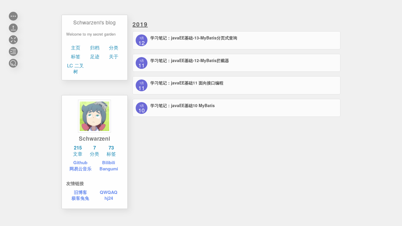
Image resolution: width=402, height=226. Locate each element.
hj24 (108, 198)
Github (80, 162)
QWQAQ (109, 192)
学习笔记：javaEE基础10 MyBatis (182, 105)
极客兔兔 (80, 198)
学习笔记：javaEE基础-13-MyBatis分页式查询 (193, 38)
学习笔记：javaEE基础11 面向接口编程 (186, 83)
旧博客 (80, 192)
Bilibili (108, 162)
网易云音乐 (80, 169)
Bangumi (108, 169)
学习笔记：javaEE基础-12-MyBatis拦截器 (189, 60)
